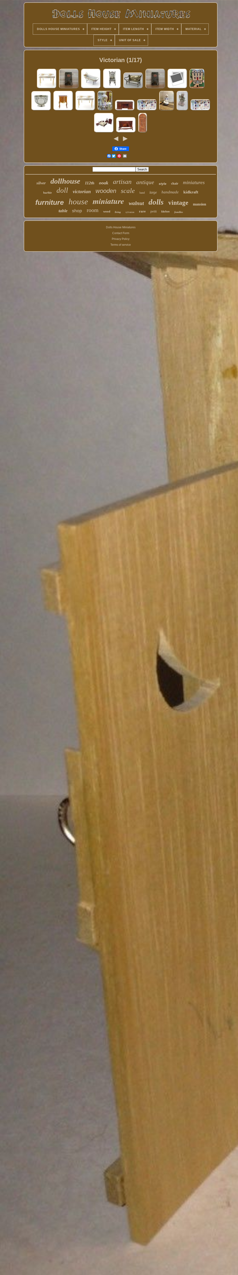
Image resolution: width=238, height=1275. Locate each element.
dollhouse (65, 181)
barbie (47, 192)
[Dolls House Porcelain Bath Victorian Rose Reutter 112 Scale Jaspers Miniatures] (91, 88)
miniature (108, 200)
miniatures (194, 182)
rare (142, 211)
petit (153, 211)
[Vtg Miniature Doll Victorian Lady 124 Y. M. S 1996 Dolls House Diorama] (182, 110)
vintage (178, 202)
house (78, 201)
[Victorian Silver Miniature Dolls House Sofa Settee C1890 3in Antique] (133, 88)
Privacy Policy (120, 239)
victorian (82, 191)
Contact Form (120, 233)
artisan (122, 181)
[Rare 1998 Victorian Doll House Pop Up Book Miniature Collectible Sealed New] (68, 88)
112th (89, 183)
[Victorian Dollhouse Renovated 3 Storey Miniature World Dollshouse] (197, 88)
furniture (49, 202)
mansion (199, 204)
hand (142, 192)
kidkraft (190, 192)
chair (174, 183)
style (162, 183)
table (63, 210)
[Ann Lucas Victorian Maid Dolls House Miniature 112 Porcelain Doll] (166, 110)
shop (77, 210)
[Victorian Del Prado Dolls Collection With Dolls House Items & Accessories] (147, 110)
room (93, 210)
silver (41, 183)
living (118, 212)
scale (128, 190)
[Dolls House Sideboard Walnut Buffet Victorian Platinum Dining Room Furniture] (126, 132)
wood (106, 211)
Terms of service (120, 244)
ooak (103, 182)
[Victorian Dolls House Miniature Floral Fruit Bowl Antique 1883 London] (41, 110)
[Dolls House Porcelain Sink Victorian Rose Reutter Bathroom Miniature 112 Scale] (85, 110)
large (153, 192)
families (178, 212)
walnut (136, 203)
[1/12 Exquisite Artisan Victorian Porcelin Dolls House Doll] (105, 110)
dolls (156, 202)
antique (145, 182)
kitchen (165, 211)
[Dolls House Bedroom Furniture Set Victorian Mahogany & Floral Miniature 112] (104, 132)
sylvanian (130, 212)
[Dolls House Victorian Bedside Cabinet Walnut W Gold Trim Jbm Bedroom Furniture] (63, 110)
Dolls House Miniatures (121, 227)
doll (62, 190)
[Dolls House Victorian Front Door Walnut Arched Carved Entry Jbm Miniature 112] (142, 132)
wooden (106, 190)
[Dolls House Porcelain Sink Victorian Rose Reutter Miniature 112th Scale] (46, 88)
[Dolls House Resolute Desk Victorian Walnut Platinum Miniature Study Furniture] (177, 88)
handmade (170, 192)
